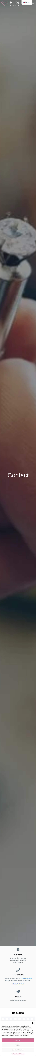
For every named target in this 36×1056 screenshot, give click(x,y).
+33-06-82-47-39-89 (18, 984)
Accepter (18, 1040)
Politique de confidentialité (18, 1054)
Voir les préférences (18, 1050)
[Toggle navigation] (32, 3)
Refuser (18, 1045)
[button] (33, 1023)
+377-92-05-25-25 (26, 978)
